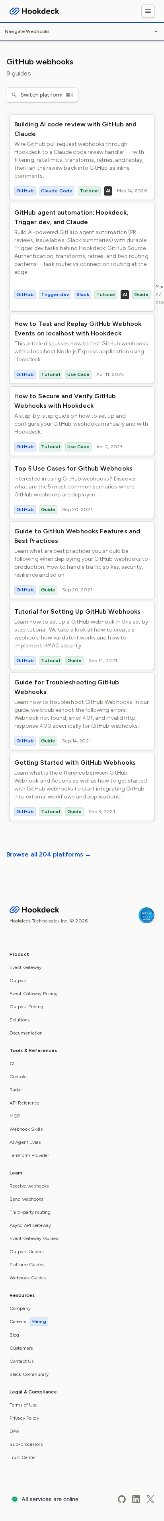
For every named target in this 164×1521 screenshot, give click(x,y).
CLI (13, 1063)
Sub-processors (26, 1444)
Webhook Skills (26, 1129)
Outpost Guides (26, 1251)
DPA (14, 1431)
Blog (14, 1335)
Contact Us (21, 1361)
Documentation (26, 1033)
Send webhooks (26, 1199)
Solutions (19, 1020)
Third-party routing (30, 1212)
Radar (16, 1090)
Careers (28, 1321)
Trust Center (23, 1457)
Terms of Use (23, 1405)
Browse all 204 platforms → (48, 854)
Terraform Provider (29, 1155)
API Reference (25, 1103)
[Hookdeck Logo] (34, 11)
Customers (21, 1348)
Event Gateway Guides (34, 1238)
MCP (15, 1116)
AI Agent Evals (25, 1142)
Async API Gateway (30, 1225)
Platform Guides (27, 1264)
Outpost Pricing (26, 1006)
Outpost (18, 980)
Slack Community (29, 1374)
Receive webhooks (29, 1186)
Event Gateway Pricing (34, 993)
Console (18, 1076)
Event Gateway (26, 967)
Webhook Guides (28, 1278)
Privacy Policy (24, 1418)
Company (20, 1308)
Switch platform (47, 94)
